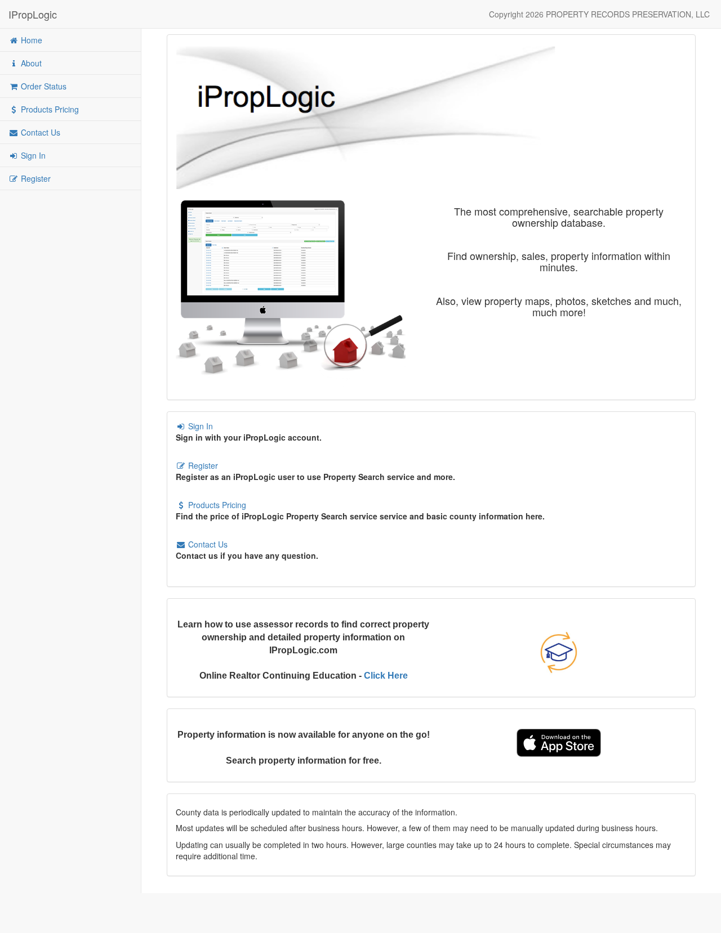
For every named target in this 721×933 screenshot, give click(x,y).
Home (30, 40)
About (30, 63)
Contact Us (39, 132)
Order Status (42, 86)
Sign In (32, 155)
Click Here (386, 675)
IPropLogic (32, 14)
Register (35, 178)
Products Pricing (49, 109)
